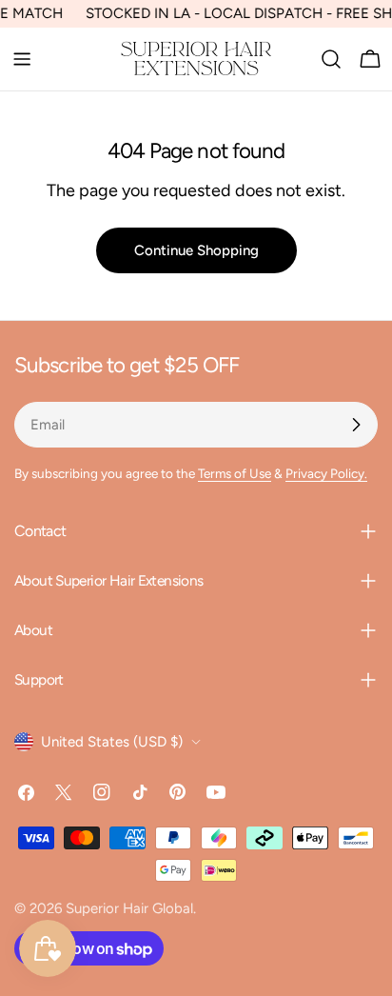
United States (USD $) (112, 741)
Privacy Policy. (326, 473)
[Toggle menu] (22, 59)
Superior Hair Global (129, 908)
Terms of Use (234, 473)
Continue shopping (196, 250)
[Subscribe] (356, 425)
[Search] (331, 59)
